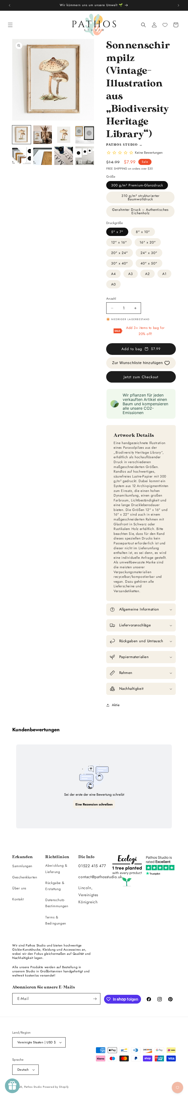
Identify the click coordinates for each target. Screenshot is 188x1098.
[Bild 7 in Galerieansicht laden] (63, 155)
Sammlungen (22, 866)
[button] (10, 25)
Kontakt (18, 899)
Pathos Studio (122, 144)
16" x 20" (148, 242)
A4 (113, 273)
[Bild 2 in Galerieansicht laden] (42, 134)
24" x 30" (149, 252)
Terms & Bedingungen (55, 920)
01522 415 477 (92, 866)
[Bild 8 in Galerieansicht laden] (84, 155)
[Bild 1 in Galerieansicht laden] (21, 134)
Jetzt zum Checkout (141, 377)
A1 (164, 273)
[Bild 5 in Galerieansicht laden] (21, 155)
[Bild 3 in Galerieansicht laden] (63, 134)
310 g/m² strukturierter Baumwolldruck (140, 197)
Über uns (19, 888)
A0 (113, 284)
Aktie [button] (116, 704)
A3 (130, 273)
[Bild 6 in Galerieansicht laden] (42, 155)
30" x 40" (119, 263)
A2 (147, 273)
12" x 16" (119, 242)
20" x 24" (119, 252)
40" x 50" (149, 263)
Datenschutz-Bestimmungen (56, 902)
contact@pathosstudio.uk (100, 877)
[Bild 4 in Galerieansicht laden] (84, 134)
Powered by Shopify (56, 1087)
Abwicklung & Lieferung (56, 868)
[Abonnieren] (94, 999)
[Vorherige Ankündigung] (9, 5)
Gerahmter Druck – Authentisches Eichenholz (140, 211)
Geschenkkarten (24, 877)
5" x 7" (117, 231)
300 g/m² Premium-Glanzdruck (137, 185)
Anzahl (111, 298)
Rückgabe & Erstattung (54, 885)
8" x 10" (143, 231)
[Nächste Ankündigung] (178, 5)
